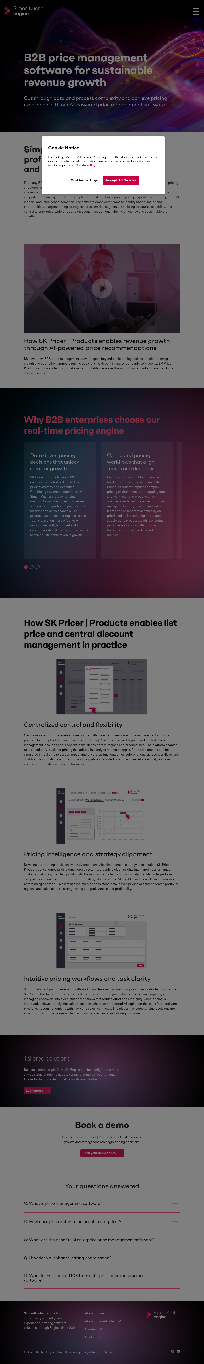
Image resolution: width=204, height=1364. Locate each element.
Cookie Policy (85, 165)
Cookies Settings (84, 180)
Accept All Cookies (121, 180)
